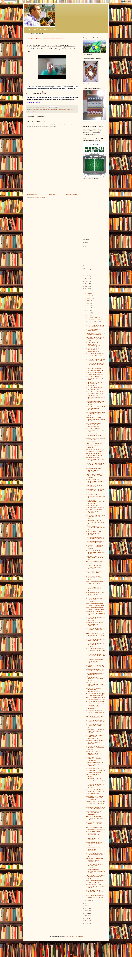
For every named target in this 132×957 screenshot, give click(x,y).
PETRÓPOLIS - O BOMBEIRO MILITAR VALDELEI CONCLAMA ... (94, 624)
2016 (86, 913)
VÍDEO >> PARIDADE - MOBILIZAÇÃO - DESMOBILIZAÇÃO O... (93, 344)
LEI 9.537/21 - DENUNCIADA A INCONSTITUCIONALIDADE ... (95, 326)
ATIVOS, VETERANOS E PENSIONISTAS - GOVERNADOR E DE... (93, 833)
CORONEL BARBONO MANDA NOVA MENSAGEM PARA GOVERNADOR (94, 797)
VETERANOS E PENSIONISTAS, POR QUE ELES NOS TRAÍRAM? (95, 785)
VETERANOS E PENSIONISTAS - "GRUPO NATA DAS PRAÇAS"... (95, 604)
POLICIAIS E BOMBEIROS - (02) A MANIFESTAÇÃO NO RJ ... (95, 450)
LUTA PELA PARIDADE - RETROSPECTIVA (93, 330)
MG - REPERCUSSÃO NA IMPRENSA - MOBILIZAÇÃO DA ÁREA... (95, 459)
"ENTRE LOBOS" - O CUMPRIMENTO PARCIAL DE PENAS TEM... (95, 501)
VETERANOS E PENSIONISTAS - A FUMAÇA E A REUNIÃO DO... (95, 725)
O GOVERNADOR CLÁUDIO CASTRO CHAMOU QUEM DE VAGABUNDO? (95, 712)
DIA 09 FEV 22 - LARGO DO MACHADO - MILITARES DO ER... (95, 823)
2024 (86, 284)
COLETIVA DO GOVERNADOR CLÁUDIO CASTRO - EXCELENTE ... (95, 865)
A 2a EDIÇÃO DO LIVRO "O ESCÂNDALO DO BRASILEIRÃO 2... (94, 383)
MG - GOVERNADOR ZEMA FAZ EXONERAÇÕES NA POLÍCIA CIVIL (95, 413)
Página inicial (52, 194)
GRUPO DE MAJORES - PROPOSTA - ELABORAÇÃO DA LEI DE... (95, 397)
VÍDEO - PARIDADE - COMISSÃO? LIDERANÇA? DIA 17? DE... (95, 678)
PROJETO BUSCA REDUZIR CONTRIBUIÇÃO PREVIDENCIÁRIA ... (94, 689)
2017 (86, 911)
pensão (59, 109)
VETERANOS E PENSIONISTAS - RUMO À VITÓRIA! (95, 640)
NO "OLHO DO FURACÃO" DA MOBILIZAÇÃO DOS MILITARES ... (94, 533)
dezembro (89, 291)
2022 (86, 288)
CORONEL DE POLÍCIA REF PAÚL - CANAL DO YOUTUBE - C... (96, 780)
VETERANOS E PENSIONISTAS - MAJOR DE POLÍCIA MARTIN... (96, 828)
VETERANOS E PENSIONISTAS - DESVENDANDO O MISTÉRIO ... (95, 650)
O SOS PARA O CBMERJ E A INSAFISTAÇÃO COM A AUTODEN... (94, 567)
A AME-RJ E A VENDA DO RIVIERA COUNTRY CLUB (94, 369)
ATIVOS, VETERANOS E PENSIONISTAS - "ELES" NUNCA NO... (94, 838)
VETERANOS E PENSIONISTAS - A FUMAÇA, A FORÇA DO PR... (95, 721)
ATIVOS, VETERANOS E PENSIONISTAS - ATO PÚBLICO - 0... (93, 849)
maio (88, 308)
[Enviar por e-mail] (50, 107)
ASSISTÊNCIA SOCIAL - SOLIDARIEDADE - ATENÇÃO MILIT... (95, 496)
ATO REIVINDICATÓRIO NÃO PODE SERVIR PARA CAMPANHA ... (94, 764)
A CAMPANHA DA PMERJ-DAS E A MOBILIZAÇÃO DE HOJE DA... (95, 490)
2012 (86, 923)
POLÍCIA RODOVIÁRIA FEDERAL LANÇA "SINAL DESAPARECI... (95, 439)
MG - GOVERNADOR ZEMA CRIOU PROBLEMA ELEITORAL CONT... (94, 424)
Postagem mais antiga (71, 194)
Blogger (81, 936)
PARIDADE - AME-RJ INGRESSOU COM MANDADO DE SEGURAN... (96, 408)
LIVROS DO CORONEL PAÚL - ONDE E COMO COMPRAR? (94, 373)
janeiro (88, 900)
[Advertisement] (52, 180)
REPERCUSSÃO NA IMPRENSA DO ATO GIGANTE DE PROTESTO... (95, 742)
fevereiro (89, 315)
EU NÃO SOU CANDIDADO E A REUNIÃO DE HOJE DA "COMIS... (95, 594)
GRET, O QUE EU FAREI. (93, 793)
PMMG (72, 109)
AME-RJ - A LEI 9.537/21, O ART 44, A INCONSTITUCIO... (95, 717)
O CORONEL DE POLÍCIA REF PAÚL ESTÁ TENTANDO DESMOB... (94, 546)
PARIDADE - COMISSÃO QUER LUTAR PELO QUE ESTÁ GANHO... (95, 338)
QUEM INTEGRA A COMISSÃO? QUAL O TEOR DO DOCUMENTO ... (95, 661)
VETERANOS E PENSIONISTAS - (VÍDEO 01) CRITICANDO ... (95, 562)
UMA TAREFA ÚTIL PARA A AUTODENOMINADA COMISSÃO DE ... (94, 572)
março (88, 313)
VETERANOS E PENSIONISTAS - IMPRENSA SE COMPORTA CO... (95, 854)
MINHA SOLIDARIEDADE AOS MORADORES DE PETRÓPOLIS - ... (95, 635)
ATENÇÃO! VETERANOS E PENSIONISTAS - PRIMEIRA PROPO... (95, 557)
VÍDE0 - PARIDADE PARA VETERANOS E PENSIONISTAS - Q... (96, 527)
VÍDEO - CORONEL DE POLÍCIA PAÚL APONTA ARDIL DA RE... (96, 702)
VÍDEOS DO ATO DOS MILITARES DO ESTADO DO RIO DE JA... (95, 747)
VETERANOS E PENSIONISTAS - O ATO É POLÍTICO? (95, 881)
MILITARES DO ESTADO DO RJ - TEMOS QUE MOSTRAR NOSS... (95, 876)
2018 (86, 908)
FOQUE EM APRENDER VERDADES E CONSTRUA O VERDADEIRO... (95, 758)
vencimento (34, 111)
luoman (69, 936)
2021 (86, 903)
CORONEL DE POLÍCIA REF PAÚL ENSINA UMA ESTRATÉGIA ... (94, 812)
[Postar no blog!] (52, 107)
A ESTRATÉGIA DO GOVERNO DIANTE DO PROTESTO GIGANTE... (95, 731)
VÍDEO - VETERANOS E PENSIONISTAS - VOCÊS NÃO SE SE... (95, 578)
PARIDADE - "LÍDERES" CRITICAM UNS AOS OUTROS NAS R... (95, 430)
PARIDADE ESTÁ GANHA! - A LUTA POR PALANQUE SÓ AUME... (94, 378)
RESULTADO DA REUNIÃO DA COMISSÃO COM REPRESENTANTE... (95, 736)
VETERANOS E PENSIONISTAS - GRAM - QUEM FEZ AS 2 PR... (95, 537)
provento (29, 111)
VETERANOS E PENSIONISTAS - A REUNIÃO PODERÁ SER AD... (95, 629)
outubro (89, 296)
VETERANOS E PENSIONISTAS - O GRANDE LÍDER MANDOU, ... (95, 364)
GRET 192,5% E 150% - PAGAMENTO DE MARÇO (94, 434)
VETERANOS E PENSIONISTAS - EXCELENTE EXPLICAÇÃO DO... (95, 355)
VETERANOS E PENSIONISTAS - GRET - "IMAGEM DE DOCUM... (95, 583)
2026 (86, 279)
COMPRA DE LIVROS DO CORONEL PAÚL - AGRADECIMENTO (93, 753)
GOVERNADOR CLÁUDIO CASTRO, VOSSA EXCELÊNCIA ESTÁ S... (95, 886)
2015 (86, 916)
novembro (89, 293)
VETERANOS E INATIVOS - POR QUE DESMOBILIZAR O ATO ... (96, 698)
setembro (89, 298)
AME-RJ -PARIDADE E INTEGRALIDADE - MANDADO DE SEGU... (95, 871)
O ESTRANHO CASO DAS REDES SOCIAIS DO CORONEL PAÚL (95, 807)
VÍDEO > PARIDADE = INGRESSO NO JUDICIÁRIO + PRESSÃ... (95, 694)
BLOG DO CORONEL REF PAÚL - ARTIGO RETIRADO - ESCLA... (95, 669)
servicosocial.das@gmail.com (40, 92)
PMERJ (68, 109)
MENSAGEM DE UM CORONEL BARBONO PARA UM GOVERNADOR (95, 860)
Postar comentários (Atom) (38, 197)
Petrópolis (63, 109)
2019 (86, 906)
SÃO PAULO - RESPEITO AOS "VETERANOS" (94, 486)
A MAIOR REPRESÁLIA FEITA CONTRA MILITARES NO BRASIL (95, 402)
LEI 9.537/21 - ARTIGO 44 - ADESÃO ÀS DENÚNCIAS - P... (95, 322)
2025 (86, 281)
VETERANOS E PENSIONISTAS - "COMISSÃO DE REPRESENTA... (95, 618)
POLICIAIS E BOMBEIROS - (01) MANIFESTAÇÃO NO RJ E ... (95, 454)
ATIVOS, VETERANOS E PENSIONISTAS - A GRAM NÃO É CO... (96, 891)
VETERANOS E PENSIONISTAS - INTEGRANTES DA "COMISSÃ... (95, 600)
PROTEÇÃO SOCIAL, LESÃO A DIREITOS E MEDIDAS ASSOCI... (95, 844)
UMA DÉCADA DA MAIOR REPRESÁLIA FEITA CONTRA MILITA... (95, 419)
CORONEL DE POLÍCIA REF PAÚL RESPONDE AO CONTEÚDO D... (94, 707)
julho (88, 303)
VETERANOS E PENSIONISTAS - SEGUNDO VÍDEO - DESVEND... (95, 644)
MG (46, 109)
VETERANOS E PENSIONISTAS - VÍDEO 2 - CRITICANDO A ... (95, 541)
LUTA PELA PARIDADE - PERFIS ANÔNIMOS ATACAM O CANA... (95, 516)
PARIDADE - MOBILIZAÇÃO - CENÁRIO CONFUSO (94, 388)
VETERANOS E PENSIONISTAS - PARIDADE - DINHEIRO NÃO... (95, 896)
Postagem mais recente (32, 194)
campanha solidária (37, 109)
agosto (88, 300)
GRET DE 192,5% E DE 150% (94, 443)
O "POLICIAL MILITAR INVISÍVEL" (92, 446)
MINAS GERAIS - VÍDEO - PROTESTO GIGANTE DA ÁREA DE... (94, 475)
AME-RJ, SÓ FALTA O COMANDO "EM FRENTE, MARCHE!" (95, 771)
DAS (44, 109)
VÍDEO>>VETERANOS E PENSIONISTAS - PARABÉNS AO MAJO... (95, 481)
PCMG (55, 109)
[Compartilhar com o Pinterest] (57, 107)
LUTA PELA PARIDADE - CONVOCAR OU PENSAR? (94, 318)
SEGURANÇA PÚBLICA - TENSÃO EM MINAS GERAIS (95, 506)
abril (88, 310)
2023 (86, 286)
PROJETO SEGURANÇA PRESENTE (92, 775)
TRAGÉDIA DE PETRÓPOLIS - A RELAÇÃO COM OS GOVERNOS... (95, 511)
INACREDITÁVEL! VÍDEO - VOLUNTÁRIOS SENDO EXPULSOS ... (94, 470)
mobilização (51, 109)
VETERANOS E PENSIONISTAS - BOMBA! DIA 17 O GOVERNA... (95, 673)
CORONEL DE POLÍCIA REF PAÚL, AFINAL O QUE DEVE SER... (95, 522)
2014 (86, 918)
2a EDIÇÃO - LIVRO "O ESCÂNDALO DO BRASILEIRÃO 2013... (93, 349)
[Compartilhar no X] (53, 107)
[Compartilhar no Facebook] (55, 107)
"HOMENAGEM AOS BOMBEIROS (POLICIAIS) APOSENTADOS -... (95, 803)
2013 (86, 921)
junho (88, 305)
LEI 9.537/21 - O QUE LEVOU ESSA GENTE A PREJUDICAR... (96, 790)
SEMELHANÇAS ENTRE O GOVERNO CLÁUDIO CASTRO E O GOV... (95, 818)
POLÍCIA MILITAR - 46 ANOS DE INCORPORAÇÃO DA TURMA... (95, 360)
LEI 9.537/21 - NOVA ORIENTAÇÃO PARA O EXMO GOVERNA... (95, 684)
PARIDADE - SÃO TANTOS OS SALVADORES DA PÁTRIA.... (95, 392)
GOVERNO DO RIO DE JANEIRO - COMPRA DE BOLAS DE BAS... (95, 666)
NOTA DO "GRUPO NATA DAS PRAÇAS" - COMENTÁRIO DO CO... (95, 589)
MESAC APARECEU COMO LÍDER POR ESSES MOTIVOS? (96, 334)
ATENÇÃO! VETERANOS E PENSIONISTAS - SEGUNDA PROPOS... (95, 552)
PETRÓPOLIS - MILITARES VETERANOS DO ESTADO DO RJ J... (95, 613)
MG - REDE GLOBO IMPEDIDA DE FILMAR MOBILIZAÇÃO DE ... (95, 464)
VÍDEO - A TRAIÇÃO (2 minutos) (95, 768)
